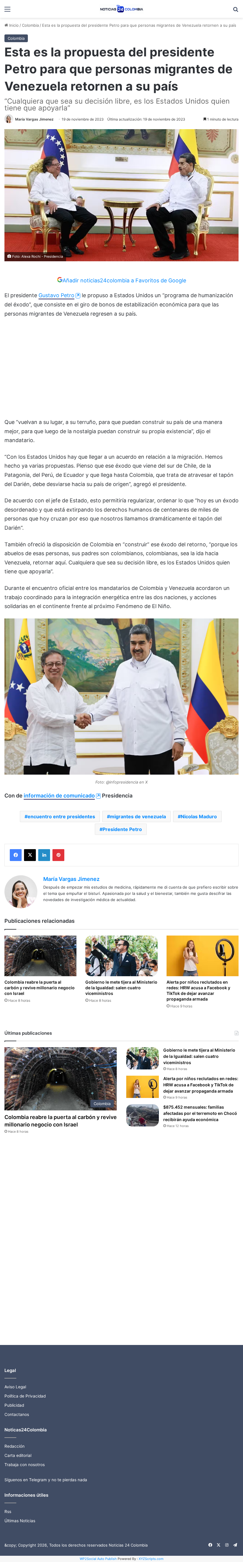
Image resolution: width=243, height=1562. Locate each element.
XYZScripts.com (151, 1559)
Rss (7, 1511)
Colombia (30, 25)
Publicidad (14, 1405)
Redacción (14, 1446)
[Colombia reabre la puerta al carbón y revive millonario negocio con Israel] (40, 956)
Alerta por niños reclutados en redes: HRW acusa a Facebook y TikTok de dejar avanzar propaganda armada (200, 1084)
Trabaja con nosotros (24, 1464)
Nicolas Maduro (199, 816)
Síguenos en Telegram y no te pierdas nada (45, 1479)
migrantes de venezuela (138, 816)
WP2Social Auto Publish (98, 1559)
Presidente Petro (122, 829)
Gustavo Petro (56, 295)
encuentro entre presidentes (61, 816)
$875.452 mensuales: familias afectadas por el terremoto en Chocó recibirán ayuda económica (200, 1113)
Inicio (13, 25)
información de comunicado (59, 795)
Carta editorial (17, 1455)
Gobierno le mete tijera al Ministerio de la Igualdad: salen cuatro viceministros (121, 987)
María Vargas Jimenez (34, 119)
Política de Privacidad (25, 1396)
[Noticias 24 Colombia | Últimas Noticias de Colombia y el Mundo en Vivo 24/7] (121, 9)
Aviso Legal (15, 1386)
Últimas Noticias (19, 1520)
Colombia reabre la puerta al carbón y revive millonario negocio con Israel (39, 987)
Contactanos (16, 1414)
